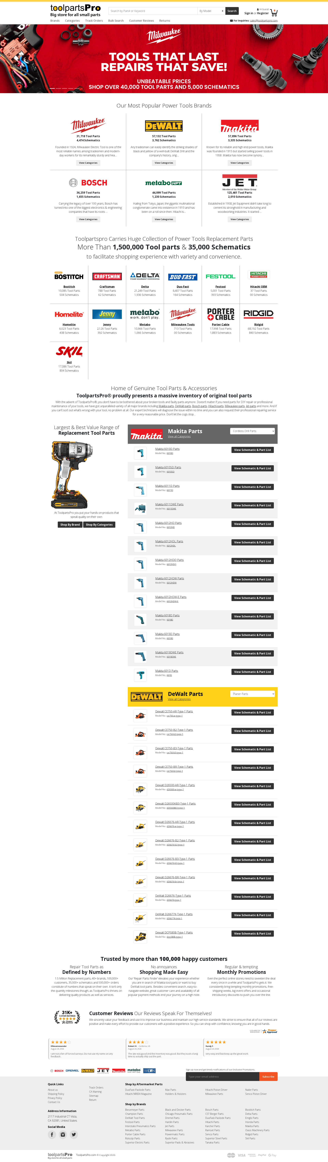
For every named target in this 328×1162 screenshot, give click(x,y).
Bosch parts (199, 406)
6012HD (171, 527)
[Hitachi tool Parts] (164, 182)
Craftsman (107, 286)
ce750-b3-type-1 (175, 752)
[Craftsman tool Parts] (107, 277)
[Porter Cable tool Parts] (221, 315)
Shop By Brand (70, 525)
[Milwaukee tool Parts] (88, 125)
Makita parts (166, 406)
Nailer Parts (251, 1092)
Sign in (248, 13)
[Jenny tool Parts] (107, 315)
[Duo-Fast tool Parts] (183, 277)
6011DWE (171, 508)
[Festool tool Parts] (221, 277)
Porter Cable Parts (135, 1137)
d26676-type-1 (174, 899)
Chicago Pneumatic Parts (179, 1116)
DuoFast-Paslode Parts (138, 1092)
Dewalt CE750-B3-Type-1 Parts (174, 748)
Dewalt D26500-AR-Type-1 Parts (175, 785)
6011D (170, 490)
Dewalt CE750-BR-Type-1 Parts (174, 767)
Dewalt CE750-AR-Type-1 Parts (174, 711)
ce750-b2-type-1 (175, 734)
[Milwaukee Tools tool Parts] (183, 315)
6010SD (170, 471)
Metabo (145, 324)
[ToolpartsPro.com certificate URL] (263, 1031)
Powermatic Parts (174, 1137)
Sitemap (93, 1098)
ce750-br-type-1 (175, 771)
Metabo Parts (132, 1133)
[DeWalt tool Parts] (164, 125)
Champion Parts (134, 1116)
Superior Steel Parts (216, 1141)
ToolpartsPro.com (86, 1157)
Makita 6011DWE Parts (169, 504)
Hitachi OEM (258, 286)
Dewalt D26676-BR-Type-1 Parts (175, 877)
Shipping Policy (56, 1096)
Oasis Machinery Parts (257, 1133)
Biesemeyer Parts (134, 1112)
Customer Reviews (141, 21)
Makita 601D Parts (166, 671)
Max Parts (170, 1092)
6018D (170, 619)
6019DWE (171, 656)
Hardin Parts (172, 1124)
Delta (145, 286)
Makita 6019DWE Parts (169, 652)
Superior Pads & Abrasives (179, 1145)
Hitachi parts (216, 406)
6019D (170, 638)
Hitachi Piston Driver (216, 1092)
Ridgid (258, 324)
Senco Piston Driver (256, 1096)
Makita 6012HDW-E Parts (170, 597)
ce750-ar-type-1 (174, 715)
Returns (164, 21)
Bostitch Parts (253, 1112)
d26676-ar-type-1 (175, 826)
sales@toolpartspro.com (264, 20)
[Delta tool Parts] (145, 277)
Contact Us (54, 1104)
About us (53, 1092)
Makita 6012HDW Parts (169, 578)
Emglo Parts (251, 1120)
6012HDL (171, 545)
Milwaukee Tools (183, 324)
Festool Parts (132, 1124)
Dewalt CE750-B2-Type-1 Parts (174, 730)
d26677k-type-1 (174, 918)
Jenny (107, 324)
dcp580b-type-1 (175, 936)
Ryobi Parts (171, 1141)
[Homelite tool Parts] (69, 315)
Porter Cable (220, 324)
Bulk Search (116, 21)
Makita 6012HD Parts (168, 523)
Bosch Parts (211, 1112)
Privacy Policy (55, 1100)
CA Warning (95, 1094)
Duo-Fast (183, 286)
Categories (72, 21)
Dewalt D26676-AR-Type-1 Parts (175, 822)
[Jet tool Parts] (240, 182)
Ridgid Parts (251, 1137)
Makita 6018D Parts (167, 615)
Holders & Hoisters (175, 1096)
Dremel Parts (172, 1120)
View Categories (88, 162)
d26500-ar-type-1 (175, 789)
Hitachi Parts (212, 1124)
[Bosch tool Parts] (88, 182)
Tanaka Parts (212, 1145)
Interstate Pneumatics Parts (140, 1128)
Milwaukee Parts (214, 1096)
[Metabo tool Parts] (145, 315)
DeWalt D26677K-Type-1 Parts (174, 914)
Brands (55, 21)
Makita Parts (252, 1128)
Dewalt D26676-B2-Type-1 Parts (175, 840)
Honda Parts (252, 1124)
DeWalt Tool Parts (135, 1120)
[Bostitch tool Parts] (69, 277)
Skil (69, 362)
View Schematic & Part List (252, 450)
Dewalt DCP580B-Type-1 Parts (174, 932)
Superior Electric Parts (137, 1145)
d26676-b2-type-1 (175, 844)
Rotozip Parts (132, 1141)
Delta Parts (251, 1116)
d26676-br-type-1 (175, 881)
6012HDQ (171, 564)
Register (263, 13)
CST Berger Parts (214, 1116)
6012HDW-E (172, 601)
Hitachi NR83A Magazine (138, 1096)
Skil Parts (250, 1141)
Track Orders (94, 21)
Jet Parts (169, 1128)
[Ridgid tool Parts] (259, 315)
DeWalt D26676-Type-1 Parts (173, 896)
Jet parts (251, 406)
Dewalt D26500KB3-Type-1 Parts (175, 803)
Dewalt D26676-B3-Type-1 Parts (175, 859)
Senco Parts (211, 1137)
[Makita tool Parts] (240, 125)
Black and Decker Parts (178, 1112)
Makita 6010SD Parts (168, 467)
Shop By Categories (99, 525)
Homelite (69, 324)
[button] (24, 58)
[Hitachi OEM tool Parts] (259, 277)
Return (92, 1102)
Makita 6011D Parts (167, 486)
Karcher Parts (212, 1128)
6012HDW (171, 582)
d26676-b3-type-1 (175, 863)
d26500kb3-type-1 (176, 807)
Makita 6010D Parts (167, 449)
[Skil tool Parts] (69, 353)
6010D (170, 453)
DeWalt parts (183, 406)
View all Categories (179, 436)
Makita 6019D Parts (167, 634)
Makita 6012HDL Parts (169, 541)
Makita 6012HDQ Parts (169, 560)
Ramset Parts (212, 1133)
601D (169, 675)
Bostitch (69, 286)
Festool (221, 286)
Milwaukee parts (235, 406)
